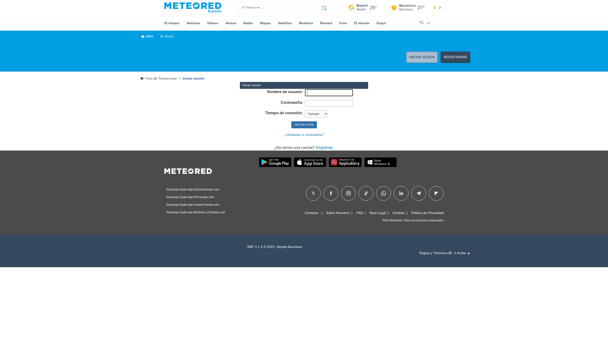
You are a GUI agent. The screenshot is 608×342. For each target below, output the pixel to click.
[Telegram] (419, 193)
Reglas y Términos (433, 253)
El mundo (362, 23)
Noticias (193, 23)
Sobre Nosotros (338, 213)
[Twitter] (313, 193)
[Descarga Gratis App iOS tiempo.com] (310, 162)
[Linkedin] (401, 193)
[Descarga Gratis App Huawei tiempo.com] (345, 162)
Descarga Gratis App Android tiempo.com (192, 189)
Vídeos (212, 23)
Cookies (399, 213)
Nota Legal (378, 213)
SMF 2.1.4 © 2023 (261, 247)
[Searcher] (324, 7)
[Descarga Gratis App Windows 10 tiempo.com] (381, 162)
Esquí (381, 23)
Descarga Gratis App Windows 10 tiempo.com (195, 212)
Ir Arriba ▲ (462, 253)
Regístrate (324, 148)
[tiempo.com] (192, 7)
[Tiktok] (366, 193)
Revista (326, 23)
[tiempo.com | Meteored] (188, 170)
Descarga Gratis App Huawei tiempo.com (192, 204)
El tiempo (172, 23)
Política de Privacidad (427, 213)
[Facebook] (331, 193)
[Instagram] (348, 193)
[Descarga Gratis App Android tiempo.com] (275, 162)
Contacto (311, 213)
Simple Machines (289, 247)
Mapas (265, 23)
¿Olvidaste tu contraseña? (304, 135)
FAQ (359, 213)
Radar (248, 23)
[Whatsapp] (383, 193)
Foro (343, 23)
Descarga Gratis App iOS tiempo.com (190, 197)
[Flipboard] (436, 193)
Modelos (306, 23)
